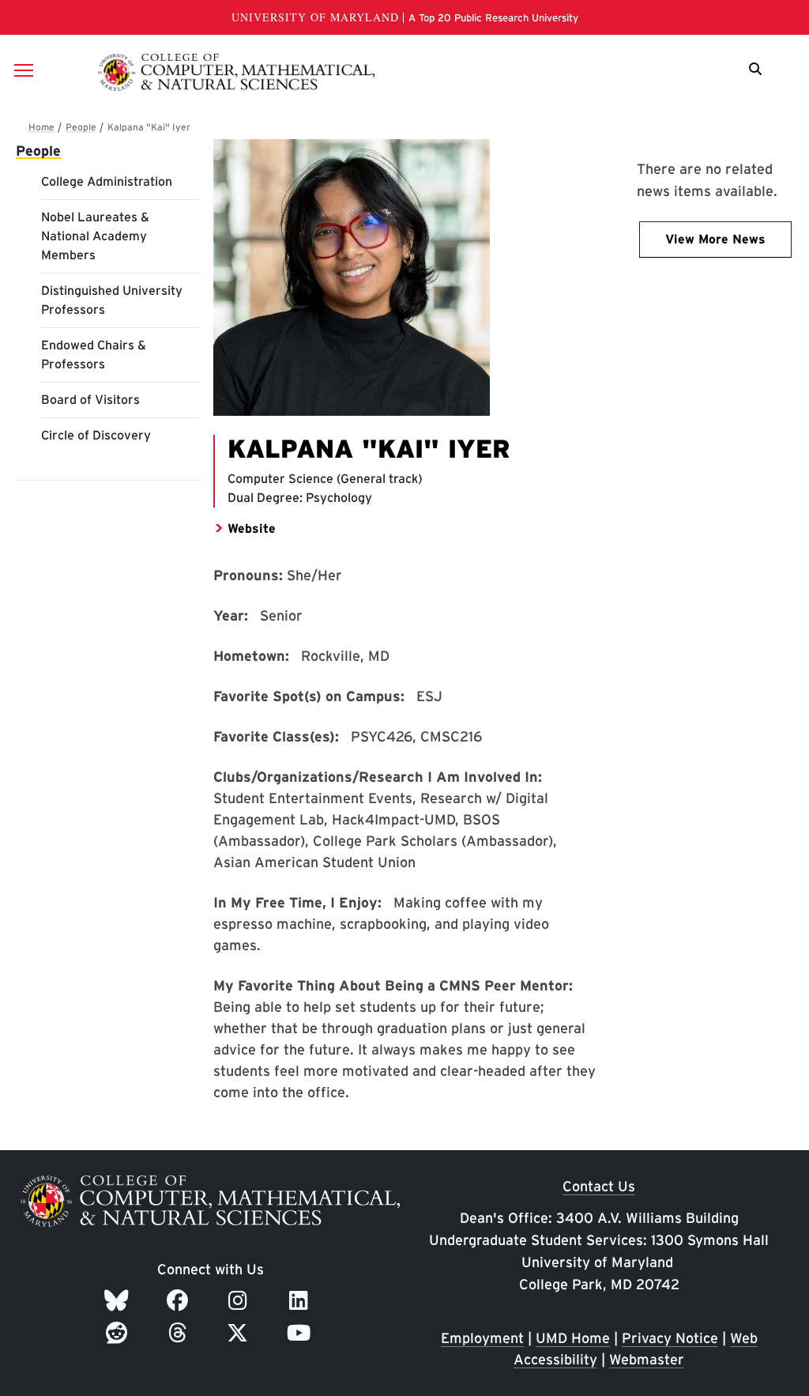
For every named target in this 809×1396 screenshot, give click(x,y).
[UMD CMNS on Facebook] (180, 1300)
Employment (482, 1338)
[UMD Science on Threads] (180, 1332)
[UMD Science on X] (240, 1332)
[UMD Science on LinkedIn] (301, 1300)
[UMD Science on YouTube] (301, 1332)
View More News (715, 239)
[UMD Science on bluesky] (119, 1300)
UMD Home (573, 1338)
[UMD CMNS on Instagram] (240, 1300)
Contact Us (599, 1186)
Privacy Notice (670, 1338)
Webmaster (646, 1359)
